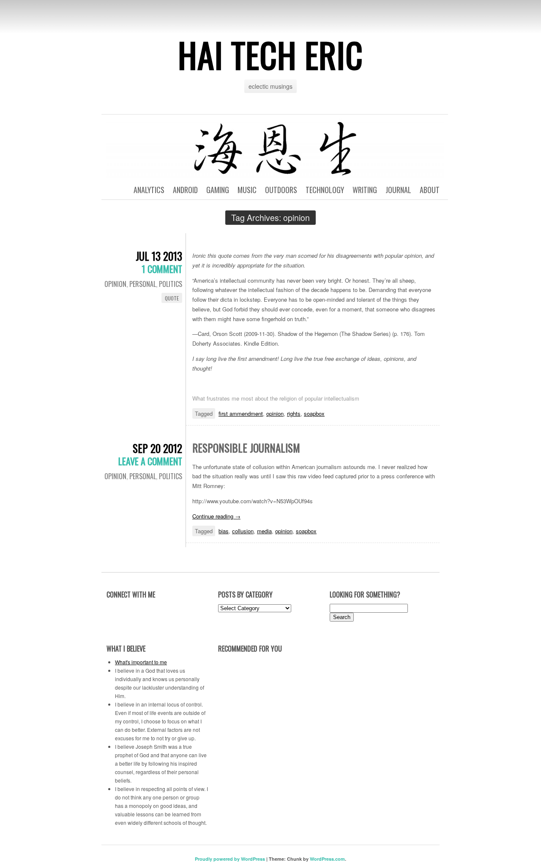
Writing (364, 189)
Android (185, 189)
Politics (170, 284)
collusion (243, 531)
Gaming (217, 189)
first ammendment (241, 413)
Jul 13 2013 (159, 256)
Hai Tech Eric (270, 54)
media (264, 531)
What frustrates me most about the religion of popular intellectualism (275, 398)
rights (294, 413)
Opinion (115, 284)
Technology (325, 189)
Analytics (149, 189)
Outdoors (281, 189)
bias (224, 531)
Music (247, 189)
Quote (172, 298)
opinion (275, 413)
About (430, 189)
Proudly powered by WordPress (230, 859)
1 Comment (162, 269)
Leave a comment (150, 461)
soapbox (314, 413)
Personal (142, 284)
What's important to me (141, 662)
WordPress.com (327, 859)
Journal (398, 189)
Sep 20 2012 (157, 448)
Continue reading (216, 516)
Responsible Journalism (246, 448)
